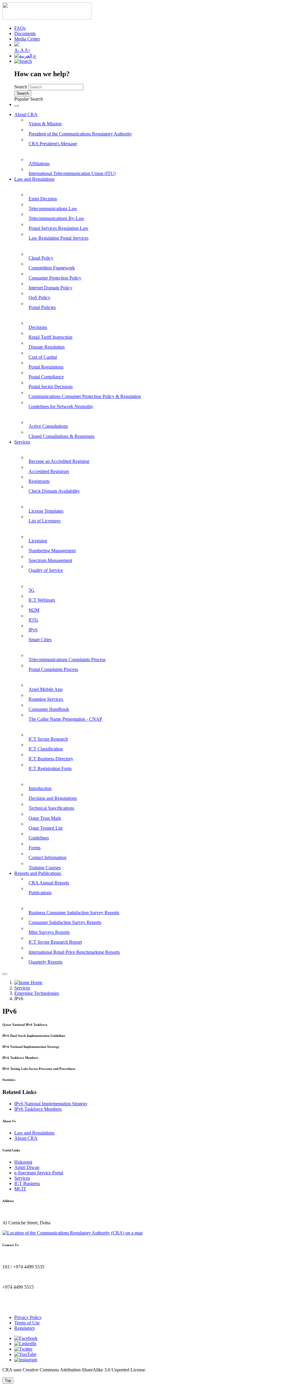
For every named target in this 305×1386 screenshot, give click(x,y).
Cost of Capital (43, 357)
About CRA (26, 114)
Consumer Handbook (49, 709)
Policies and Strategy (35, 245)
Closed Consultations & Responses (61, 436)
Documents (25, 33)
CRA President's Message (53, 143)
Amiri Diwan (26, 1167)
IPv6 (33, 629)
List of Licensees (44, 520)
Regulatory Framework (38, 315)
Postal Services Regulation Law (58, 228)
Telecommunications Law (53, 208)
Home (35, 982)
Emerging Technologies (37, 577)
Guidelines (39, 837)
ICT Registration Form (50, 768)
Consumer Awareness (36, 677)
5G (32, 590)
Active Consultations (48, 426)
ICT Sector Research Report (55, 942)
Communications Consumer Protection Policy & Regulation (85, 396)
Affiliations (39, 163)
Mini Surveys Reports (49, 932)
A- (17, 50)
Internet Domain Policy (50, 287)
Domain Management (36, 449)
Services (22, 441)
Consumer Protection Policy (55, 277)
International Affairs (35, 151)
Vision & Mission (45, 123)
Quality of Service (46, 570)
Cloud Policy (41, 257)
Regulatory (24, 1328)
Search (20, 86)
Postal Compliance (46, 376)
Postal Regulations (46, 366)
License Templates (46, 510)
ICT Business (27, 1183)
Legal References (31, 186)
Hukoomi (23, 1162)
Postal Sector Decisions (51, 386)
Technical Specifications (51, 808)
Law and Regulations (34, 179)
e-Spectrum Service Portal (38, 1172)
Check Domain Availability (54, 491)
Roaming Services (46, 699)
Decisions (38, 327)
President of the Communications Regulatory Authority (80, 133)
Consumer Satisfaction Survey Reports (65, 922)
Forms (35, 847)
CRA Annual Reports (49, 882)
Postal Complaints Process (53, 669)
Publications (40, 892)
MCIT (20, 1188)
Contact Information (47, 857)
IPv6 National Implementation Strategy (51, 1103)
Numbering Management (52, 550)
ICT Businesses (29, 726)
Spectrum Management (50, 560)
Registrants (39, 481)
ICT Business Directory (51, 758)
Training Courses (45, 867)
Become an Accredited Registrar (59, 461)
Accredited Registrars (49, 471)
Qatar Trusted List (46, 828)
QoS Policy (39, 297)
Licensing (38, 540)
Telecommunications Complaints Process (67, 659)
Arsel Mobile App (46, 689)
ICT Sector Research (48, 739)
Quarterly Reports (45, 961)
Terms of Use (27, 1322)
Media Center (27, 38)
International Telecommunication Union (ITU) (72, 173)
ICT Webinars (42, 600)
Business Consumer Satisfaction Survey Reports (74, 912)
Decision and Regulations (53, 798)
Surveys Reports (31, 900)
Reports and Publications (37, 873)
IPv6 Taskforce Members (38, 1109)
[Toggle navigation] (16, 106)
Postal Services (29, 498)
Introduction (40, 788)
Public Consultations (35, 413)
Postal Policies (42, 307)
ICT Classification (46, 748)
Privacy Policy (28, 1317)
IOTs (33, 619)
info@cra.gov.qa (18, 1307)
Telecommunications (34, 528)
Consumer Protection (35, 647)
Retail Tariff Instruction (50, 337)
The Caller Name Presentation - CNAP (65, 719)
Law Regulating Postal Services (58, 238)
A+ (27, 50)
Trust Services (28, 776)
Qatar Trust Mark (45, 818)
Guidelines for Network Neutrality (61, 406)
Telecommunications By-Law (56, 218)
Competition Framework (52, 267)
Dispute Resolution (47, 346)
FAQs (20, 28)
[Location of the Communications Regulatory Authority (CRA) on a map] (72, 1232)
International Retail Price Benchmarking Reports (74, 952)
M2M (34, 610)
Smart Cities (40, 639)
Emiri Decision (43, 198)
